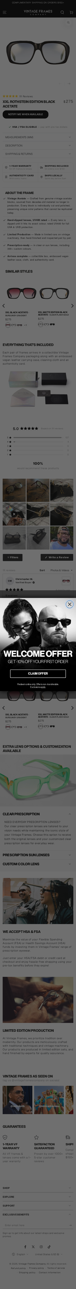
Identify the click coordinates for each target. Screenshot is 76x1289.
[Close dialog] (70, 604)
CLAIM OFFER (38, 674)
